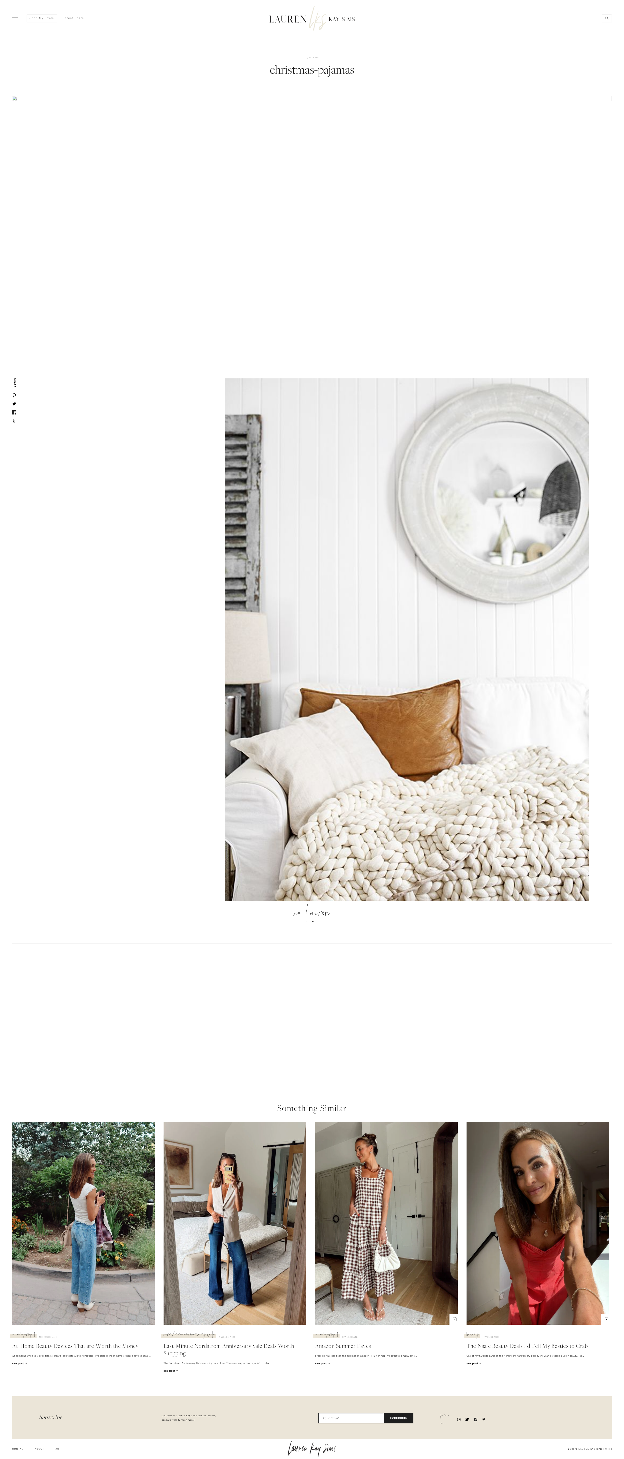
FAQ (56, 1449)
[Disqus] (312, 1011)
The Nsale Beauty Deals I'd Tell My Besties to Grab (527, 1347)
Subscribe (398, 1418)
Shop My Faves (41, 18)
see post (18, 1363)
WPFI (608, 1449)
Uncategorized (23, 1335)
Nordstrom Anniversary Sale (189, 1335)
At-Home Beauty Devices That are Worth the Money (75, 1347)
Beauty (472, 1335)
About (39, 1449)
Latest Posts (73, 18)
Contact (18, 1449)
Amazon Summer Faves (343, 1347)
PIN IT (409, 640)
